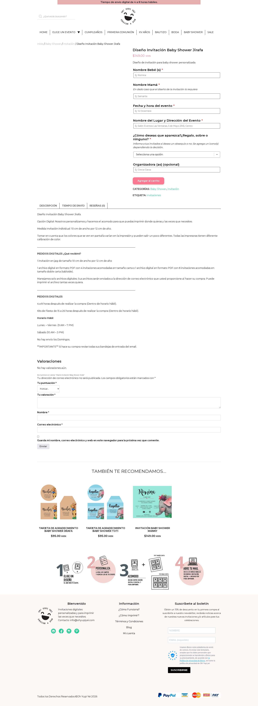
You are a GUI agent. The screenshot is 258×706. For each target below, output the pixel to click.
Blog (129, 627)
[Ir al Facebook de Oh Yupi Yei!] (61, 631)
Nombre (43, 412)
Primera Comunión (120, 32)
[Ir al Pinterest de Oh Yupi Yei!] (76, 631)
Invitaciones (154, 195)
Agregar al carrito (148, 180)
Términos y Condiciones (129, 621)
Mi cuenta (129, 633)
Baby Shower (193, 32)
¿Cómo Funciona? (129, 609)
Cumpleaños (93, 32)
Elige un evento (63, 32)
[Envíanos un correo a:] (53, 631)
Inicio (40, 43)
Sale (211, 32)
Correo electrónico (50, 424)
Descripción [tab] (48, 205)
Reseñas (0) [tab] (97, 205)
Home (43, 32)
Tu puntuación (47, 383)
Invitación (69, 43)
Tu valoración (46, 394)
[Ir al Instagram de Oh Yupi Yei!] (69, 631)
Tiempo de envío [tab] (73, 205)
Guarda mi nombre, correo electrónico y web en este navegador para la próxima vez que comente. (98, 440)
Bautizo (160, 32)
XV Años (144, 32)
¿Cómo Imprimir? (129, 615)
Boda (175, 32)
